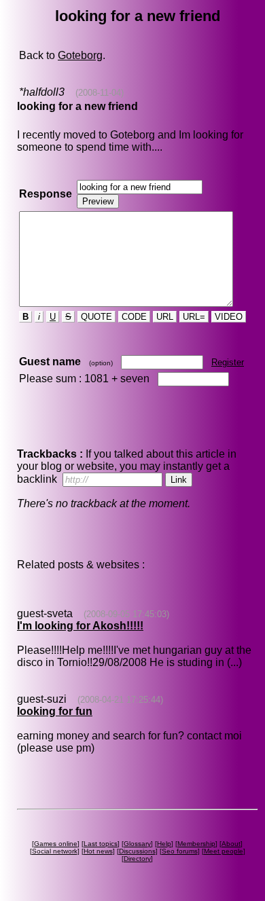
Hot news (98, 851)
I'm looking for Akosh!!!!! (80, 625)
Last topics (101, 843)
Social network (54, 851)
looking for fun (54, 711)
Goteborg (80, 55)
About (231, 843)
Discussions (137, 851)
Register (227, 362)
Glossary (137, 843)
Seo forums (180, 851)
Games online (55, 843)
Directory (137, 858)
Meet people (223, 851)
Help (164, 843)
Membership (196, 843)
